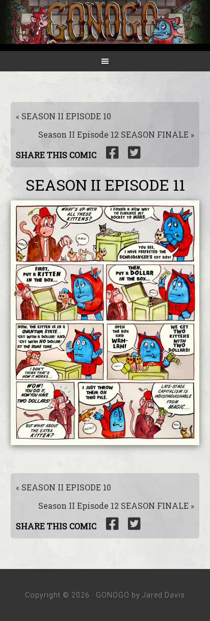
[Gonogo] (105, 37)
